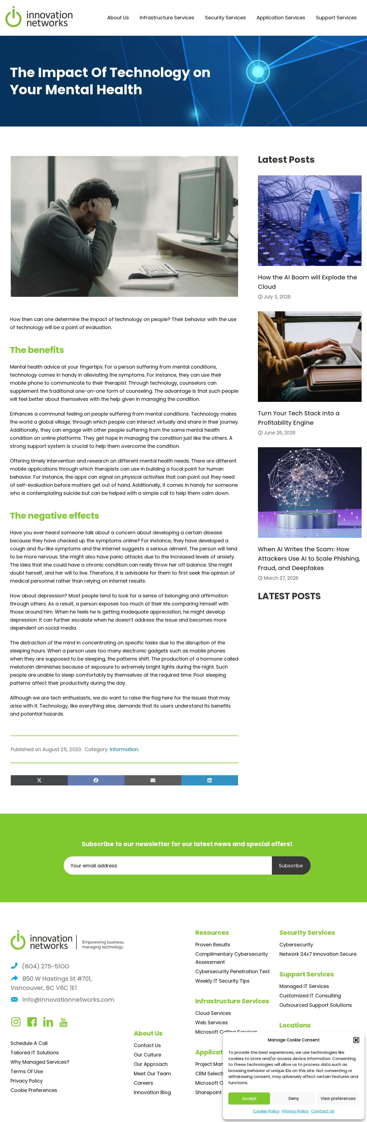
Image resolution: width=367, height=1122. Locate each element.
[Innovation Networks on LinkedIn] (51, 1023)
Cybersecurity (296, 944)
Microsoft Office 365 (219, 1083)
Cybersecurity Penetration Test (232, 971)
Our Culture (147, 1054)
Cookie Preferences (33, 1090)
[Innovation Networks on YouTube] (66, 1023)
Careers (143, 1083)
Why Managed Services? (39, 1062)
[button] (356, 1040)
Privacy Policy (295, 1111)
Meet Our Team (152, 1073)
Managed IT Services (304, 986)
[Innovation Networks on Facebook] (35, 1023)
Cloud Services (213, 1013)
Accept (249, 1098)
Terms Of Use (26, 1071)
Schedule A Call (29, 1043)
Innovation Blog (152, 1092)
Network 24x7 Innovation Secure (318, 954)
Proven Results (212, 944)
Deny (294, 1098)
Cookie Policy (266, 1111)
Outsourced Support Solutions (315, 1005)
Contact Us (322, 1111)
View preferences (338, 1098)
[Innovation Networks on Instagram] (18, 1023)
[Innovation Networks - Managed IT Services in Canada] (39, 16)
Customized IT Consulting (310, 995)
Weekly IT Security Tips (222, 980)
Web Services (211, 1022)
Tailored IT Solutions (34, 1052)
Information (124, 749)
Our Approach (151, 1064)
